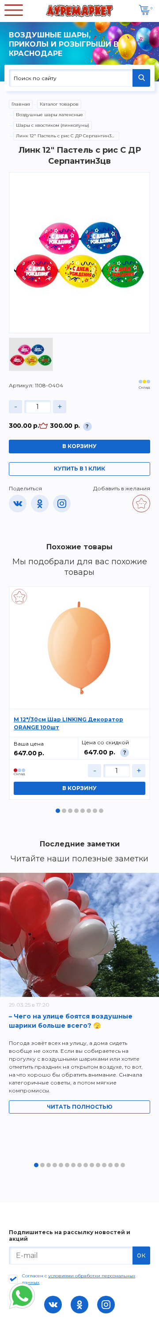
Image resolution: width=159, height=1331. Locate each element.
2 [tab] (64, 811)
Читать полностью (79, 1106)
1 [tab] (58, 811)
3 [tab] (70, 811)
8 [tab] (101, 811)
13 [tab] (110, 1165)
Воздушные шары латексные (49, 115)
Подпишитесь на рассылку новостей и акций (69, 1235)
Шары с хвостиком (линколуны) (52, 125)
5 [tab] (82, 811)
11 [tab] (98, 1165)
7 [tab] (95, 811)
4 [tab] (76, 811)
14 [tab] (116, 1165)
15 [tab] (123, 1165)
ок (141, 1255)
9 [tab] (85, 1165)
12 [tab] (104, 1165)
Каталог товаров (59, 104)
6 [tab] (89, 811)
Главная (20, 104)
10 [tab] (92, 1165)
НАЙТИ (141, 78)
